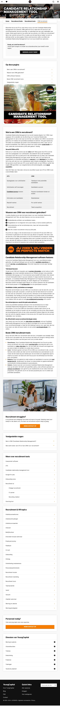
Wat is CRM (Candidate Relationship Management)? (21, 441)
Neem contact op (30, 426)
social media (45, 144)
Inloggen (24, 691)
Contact (5, 697)
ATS (29, 152)
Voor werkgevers (27, 694)
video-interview (21, 346)
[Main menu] (2, 1)
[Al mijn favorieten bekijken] (6, 2)
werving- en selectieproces (18, 264)
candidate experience (42, 262)
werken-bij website (35, 271)
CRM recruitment (42, 21)
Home (7, 21)
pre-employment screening (34, 299)
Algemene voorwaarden (24, 700)
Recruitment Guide (17, 21)
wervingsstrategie (42, 327)
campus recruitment (14, 369)
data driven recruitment (33, 321)
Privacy (33, 700)
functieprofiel (25, 284)
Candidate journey (12, 191)
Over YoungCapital (8, 688)
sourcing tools (33, 344)
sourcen (32, 159)
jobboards (9, 273)
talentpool (43, 159)
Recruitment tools (30, 21)
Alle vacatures (26, 688)
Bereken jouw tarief (30, 52)
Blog (4, 691)
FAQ (4, 694)
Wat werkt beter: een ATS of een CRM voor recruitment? (22, 445)
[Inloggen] (58, 1)
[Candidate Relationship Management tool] (30, 104)
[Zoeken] (53, 2)
